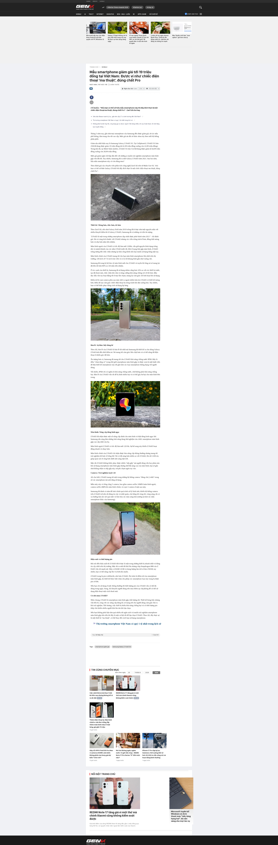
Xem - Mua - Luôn (123, 14)
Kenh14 (95, 1)
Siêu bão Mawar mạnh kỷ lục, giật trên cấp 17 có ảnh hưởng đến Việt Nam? (117, 116)
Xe (134, 14)
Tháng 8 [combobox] (138, 673)
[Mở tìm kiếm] (200, 7)
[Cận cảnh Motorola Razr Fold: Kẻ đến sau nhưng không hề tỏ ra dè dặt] (102, 683)
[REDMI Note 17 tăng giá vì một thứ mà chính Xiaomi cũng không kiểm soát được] (128, 683)
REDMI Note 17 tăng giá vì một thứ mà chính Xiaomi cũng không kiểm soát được (127, 695)
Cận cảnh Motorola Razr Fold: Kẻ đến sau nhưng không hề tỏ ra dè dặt (101, 695)
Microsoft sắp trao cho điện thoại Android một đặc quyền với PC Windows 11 (95, 37)
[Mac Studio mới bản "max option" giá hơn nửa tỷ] (182, 28)
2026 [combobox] (147, 673)
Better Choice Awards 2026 (118, 7)
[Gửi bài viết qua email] (91, 89)
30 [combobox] (129, 673)
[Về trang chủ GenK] (85, 7)
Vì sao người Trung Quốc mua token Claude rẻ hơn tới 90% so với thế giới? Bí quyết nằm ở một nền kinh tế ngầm (139, 39)
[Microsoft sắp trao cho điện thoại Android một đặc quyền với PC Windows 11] (96, 28)
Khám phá (110, 14)
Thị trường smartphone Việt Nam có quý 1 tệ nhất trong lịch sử (113, 120)
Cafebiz (102, 1)
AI (85, 14)
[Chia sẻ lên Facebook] (91, 97)
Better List (138, 7)
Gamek (88, 1)
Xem (156, 673)
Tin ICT (91, 14)
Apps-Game (142, 14)
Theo (125, 635)
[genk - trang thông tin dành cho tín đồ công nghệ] (96, 842)
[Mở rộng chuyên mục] (200, 14)
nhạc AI (150, 7)
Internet (100, 14)
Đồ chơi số (153, 14)
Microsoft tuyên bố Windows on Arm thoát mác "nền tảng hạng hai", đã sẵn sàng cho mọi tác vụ (181, 816)
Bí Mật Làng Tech (192, 14)
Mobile (78, 14)
